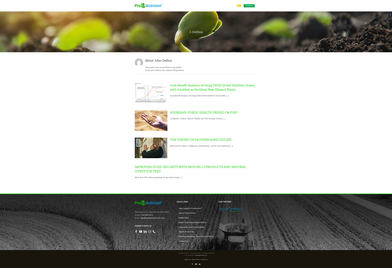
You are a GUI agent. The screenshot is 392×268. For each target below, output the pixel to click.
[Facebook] (136, 231)
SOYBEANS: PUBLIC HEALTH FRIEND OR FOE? (204, 112)
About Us (187, 259)
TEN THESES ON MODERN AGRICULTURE (200, 140)
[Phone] (154, 231)
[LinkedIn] (145, 231)
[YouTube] (140, 231)
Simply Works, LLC (201, 255)
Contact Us (204, 259)
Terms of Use (195, 259)
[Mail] (149, 231)
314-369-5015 (147, 215)
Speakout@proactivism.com (153, 218)
